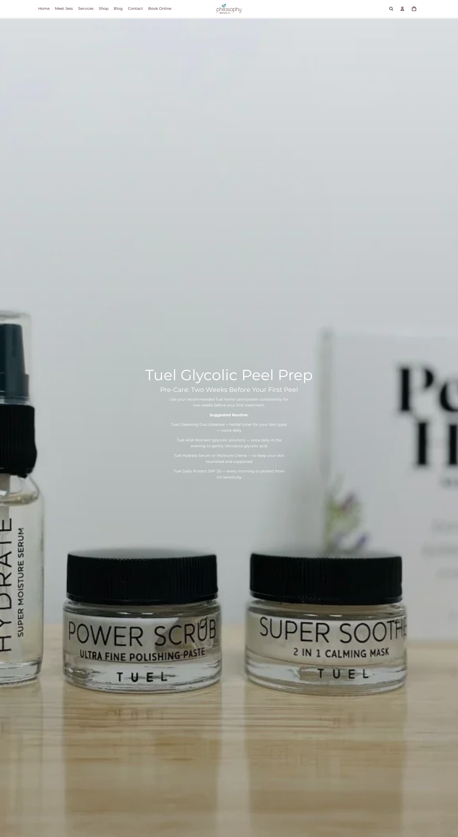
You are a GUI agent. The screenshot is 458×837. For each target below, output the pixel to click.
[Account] (402, 9)
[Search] (391, 9)
